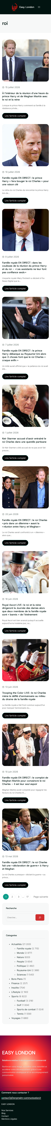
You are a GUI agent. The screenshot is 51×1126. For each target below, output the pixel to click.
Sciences (21, 974)
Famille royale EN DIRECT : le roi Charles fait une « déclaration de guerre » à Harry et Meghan (25, 865)
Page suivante (41, 896)
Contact (5, 1116)
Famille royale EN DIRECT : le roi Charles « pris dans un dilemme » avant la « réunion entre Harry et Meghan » (24, 523)
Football (21, 1000)
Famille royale (24, 948)
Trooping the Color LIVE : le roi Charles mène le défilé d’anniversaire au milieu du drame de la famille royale (24, 696)
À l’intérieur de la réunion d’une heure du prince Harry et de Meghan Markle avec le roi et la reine (25, 96)
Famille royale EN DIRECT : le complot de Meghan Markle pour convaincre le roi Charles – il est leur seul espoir (25, 781)
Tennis (20, 1013)
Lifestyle (15, 992)
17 (27, 896)
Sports (14, 996)
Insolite (15, 987)
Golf (19, 1005)
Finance (15, 983)
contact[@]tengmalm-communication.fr (21, 1097)
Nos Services (7, 1110)
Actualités (16, 944)
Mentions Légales (9, 1119)
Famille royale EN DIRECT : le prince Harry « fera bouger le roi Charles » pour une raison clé (25, 181)
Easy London (26, 7)
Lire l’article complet (16, 116)
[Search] (39, 917)
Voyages (15, 1018)
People (20, 961)
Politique (21, 966)
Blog (3, 1113)
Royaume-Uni (24, 970)
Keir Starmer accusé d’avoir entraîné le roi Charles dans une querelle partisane (24, 440)
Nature (20, 957)
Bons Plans (17, 979)
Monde (20, 952)
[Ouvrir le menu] (39, 7)
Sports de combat (26, 1009)
